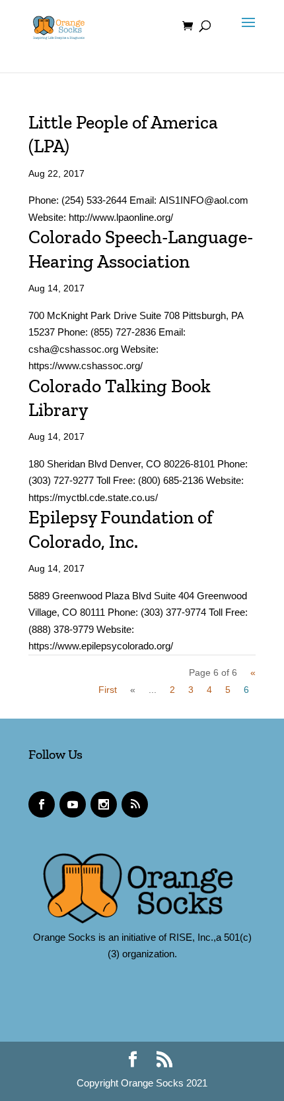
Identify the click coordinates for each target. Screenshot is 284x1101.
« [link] (132, 689)
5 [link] (228, 689)
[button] (245, 34)
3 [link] (191, 689)
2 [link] (172, 689)
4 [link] (209, 689)
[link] (58, 25)
